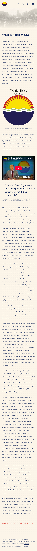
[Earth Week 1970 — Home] (4, 4)
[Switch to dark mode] (28, 4)
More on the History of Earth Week (17, 523)
